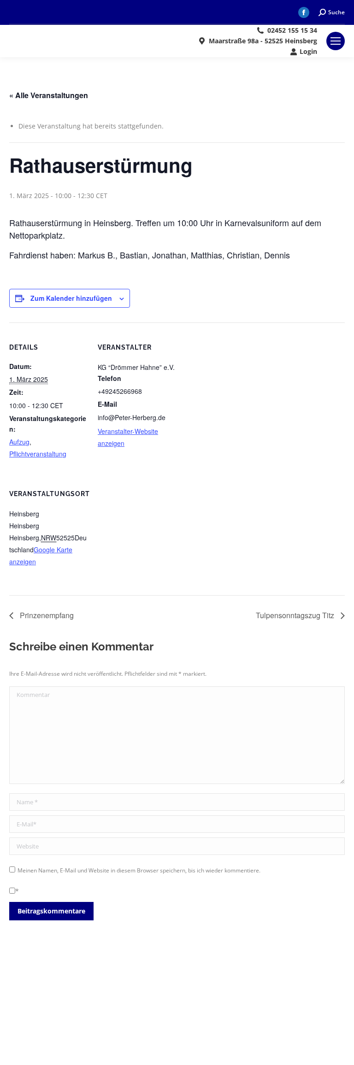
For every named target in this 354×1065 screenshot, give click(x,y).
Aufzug (19, 441)
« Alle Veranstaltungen (48, 95)
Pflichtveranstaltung (37, 453)
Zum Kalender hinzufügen (71, 298)
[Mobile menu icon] (335, 41)
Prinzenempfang (46, 615)
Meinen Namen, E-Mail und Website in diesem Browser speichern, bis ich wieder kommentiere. (139, 870)
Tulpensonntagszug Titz (296, 615)
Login (308, 51)
